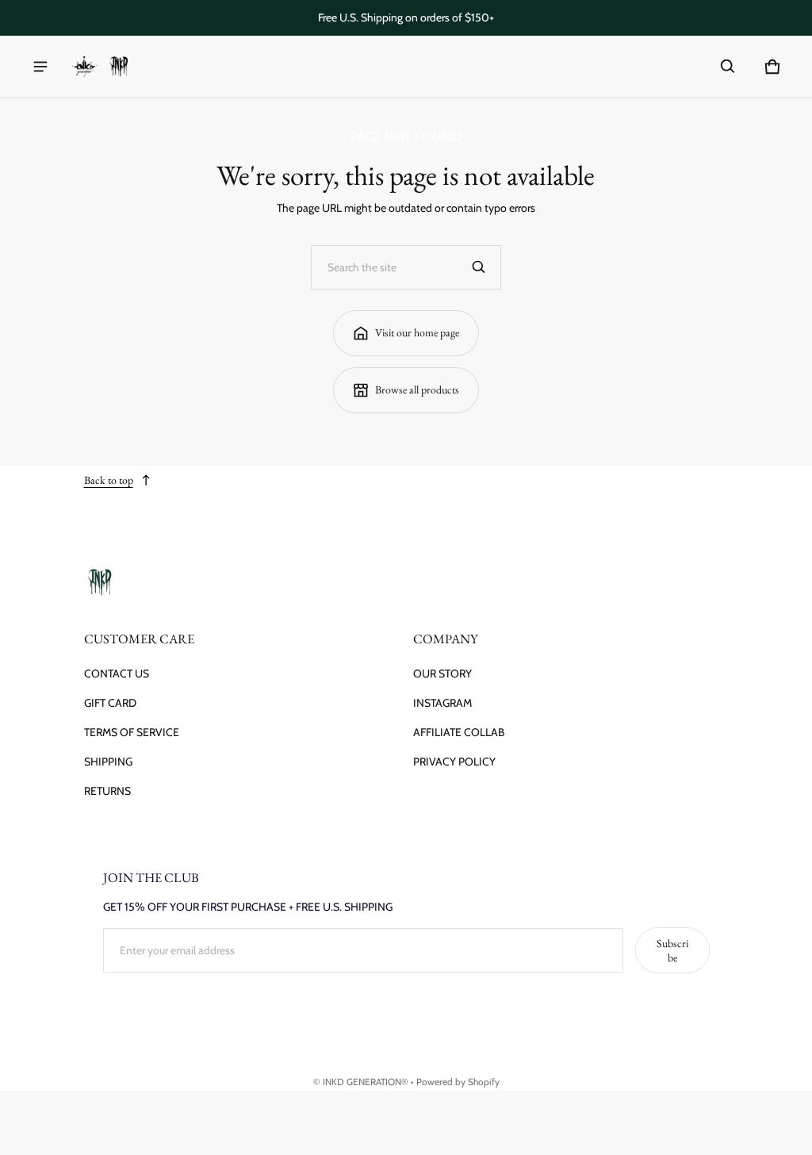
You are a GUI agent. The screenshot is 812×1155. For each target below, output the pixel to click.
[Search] (479, 267)
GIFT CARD (110, 703)
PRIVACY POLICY (454, 761)
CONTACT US (116, 673)
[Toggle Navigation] (40, 66)
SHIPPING (108, 761)
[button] (728, 66)
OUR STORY (442, 673)
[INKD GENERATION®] (100, 67)
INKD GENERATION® (365, 1082)
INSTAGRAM (442, 703)
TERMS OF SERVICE (131, 732)
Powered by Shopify (458, 1082)
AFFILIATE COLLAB (458, 732)
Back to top (108, 480)
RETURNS (107, 791)
